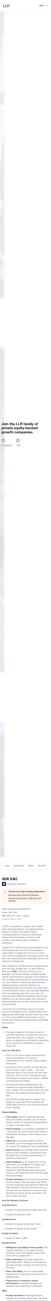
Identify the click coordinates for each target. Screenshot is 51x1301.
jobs (7, 865)
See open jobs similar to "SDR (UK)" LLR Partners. (24, 899)
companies (18, 865)
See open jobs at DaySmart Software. (23, 895)
